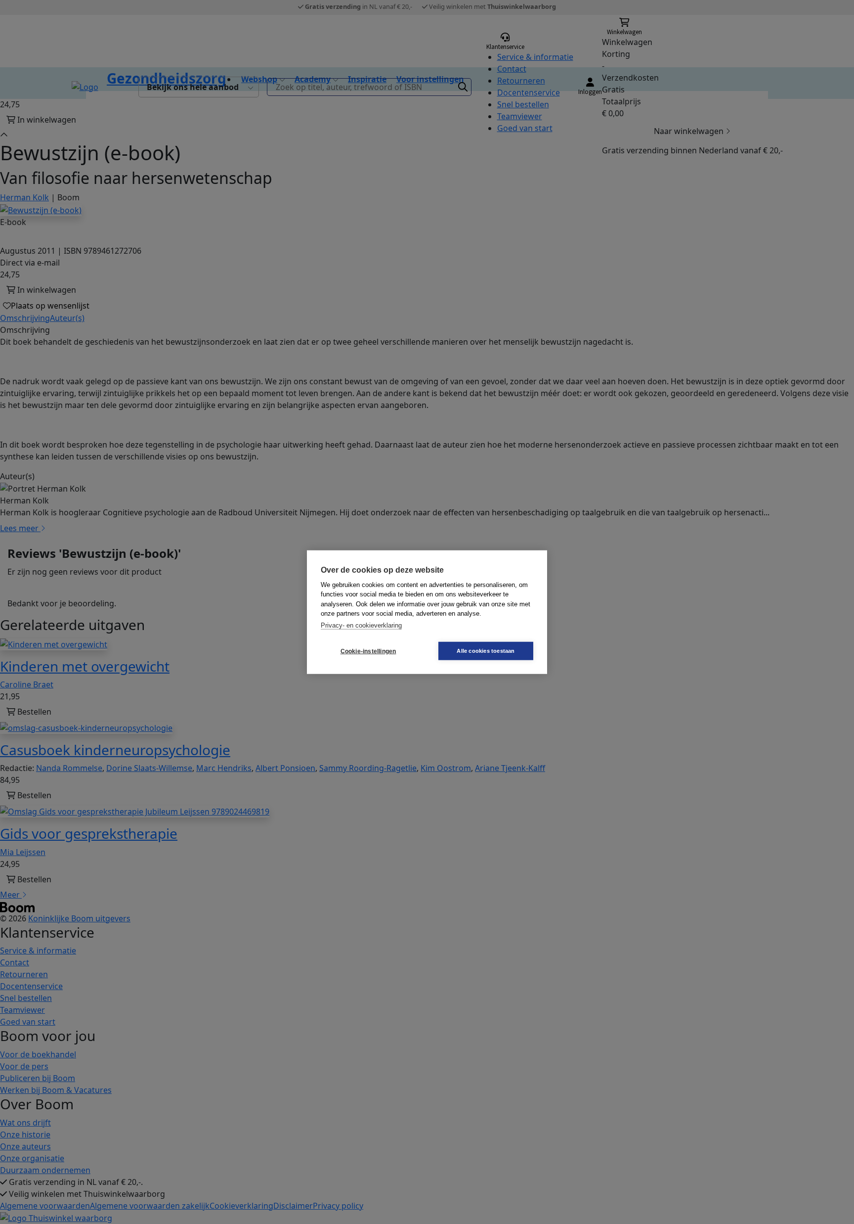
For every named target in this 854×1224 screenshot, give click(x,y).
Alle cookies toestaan (485, 651)
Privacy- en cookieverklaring (361, 625)
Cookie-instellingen (368, 650)
